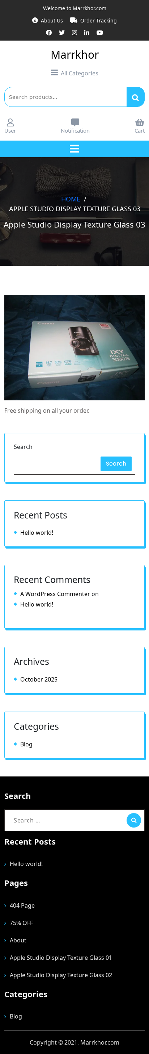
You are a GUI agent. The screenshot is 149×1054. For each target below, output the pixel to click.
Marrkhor (75, 54)
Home (70, 198)
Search (136, 97)
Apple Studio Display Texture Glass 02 (61, 975)
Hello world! (36, 533)
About (18, 940)
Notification (75, 130)
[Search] (134, 820)
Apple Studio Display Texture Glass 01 (61, 958)
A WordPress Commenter (55, 594)
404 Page (22, 905)
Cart (140, 130)
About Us (52, 20)
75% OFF (21, 923)
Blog (26, 744)
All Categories (79, 73)
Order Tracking (98, 20)
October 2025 (39, 679)
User (10, 130)
